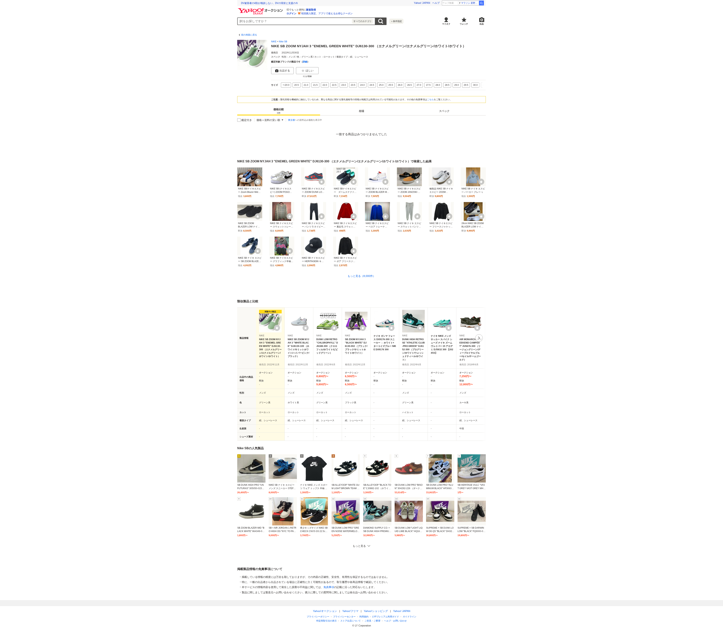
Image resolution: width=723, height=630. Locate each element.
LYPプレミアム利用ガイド (385, 616)
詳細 (305, 61)
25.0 (381, 85)
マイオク (446, 24)
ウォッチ (464, 24)
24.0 (362, 85)
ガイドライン (409, 616)
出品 (482, 24)
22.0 (325, 85)
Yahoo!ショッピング (376, 611)
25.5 (390, 85)
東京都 (291, 120)
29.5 (466, 85)
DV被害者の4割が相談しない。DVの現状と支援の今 (269, 3)
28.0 (437, 85)
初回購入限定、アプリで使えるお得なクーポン (327, 13)
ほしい (309, 70)
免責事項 (328, 587)
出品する (284, 70)
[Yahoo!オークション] (261, 9)
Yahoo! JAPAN (422, 3)
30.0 (475, 85)
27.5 (428, 85)
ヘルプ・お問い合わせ (395, 620)
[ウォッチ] (258, 182)
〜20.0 (286, 85)
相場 (361, 110)
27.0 (419, 85)
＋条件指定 (396, 21)
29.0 (456, 85)
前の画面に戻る (249, 34)
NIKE (273, 41)
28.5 (447, 85)
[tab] (278, 111)
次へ (479, 338)
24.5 (372, 85)
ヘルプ (436, 3)
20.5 (296, 85)
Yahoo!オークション (325, 611)
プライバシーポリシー (318, 616)
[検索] (481, 3)
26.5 (409, 85)
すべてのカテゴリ (362, 21)
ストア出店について (350, 620)
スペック (444, 110)
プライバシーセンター (344, 616)
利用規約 (363, 616)
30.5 (485, 85)
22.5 (334, 85)
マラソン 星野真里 (470, 3)
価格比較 (278, 111)
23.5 (353, 85)
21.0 (306, 85)
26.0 (400, 85)
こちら (430, 99)
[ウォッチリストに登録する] (277, 328)
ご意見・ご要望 (372, 620)
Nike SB (283, 41)
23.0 (343, 85)
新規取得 (311, 9)
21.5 (315, 85)
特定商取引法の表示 (326, 620)
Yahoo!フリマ (350, 611)
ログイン (291, 13)
